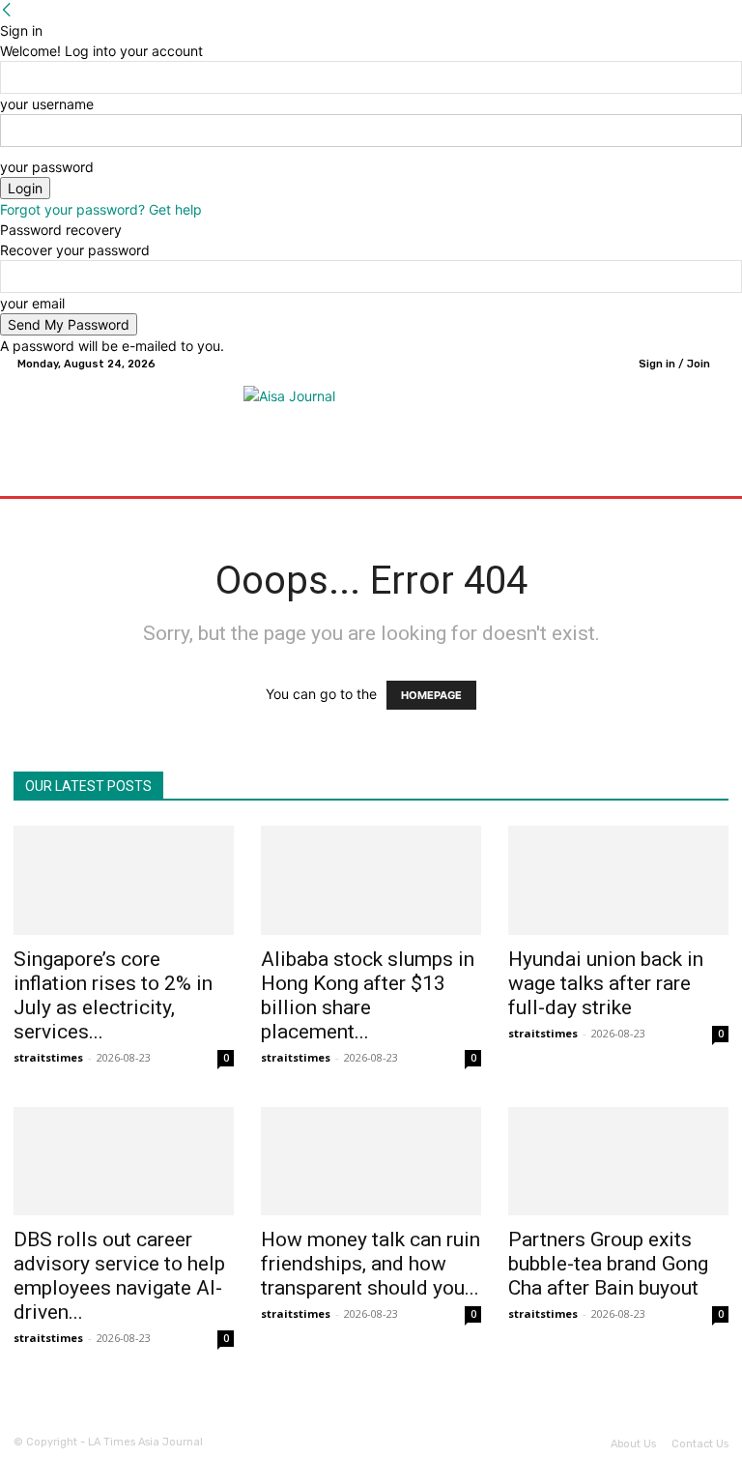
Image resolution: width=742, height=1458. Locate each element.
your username (47, 104)
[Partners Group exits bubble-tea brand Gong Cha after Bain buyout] (618, 1161)
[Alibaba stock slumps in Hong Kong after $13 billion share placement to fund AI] (371, 880)
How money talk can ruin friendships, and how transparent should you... (370, 1263)
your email (32, 303)
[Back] (7, 10)
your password (47, 167)
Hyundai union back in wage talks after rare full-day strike (605, 983)
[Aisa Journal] (374, 415)
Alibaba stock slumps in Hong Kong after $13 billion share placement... (367, 995)
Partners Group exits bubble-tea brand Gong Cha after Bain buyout (608, 1263)
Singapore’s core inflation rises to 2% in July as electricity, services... (113, 995)
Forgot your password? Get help (101, 209)
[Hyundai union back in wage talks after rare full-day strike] (618, 880)
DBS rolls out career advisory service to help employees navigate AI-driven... (119, 1276)
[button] (706, 476)
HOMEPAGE (431, 695)
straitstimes (48, 1057)
